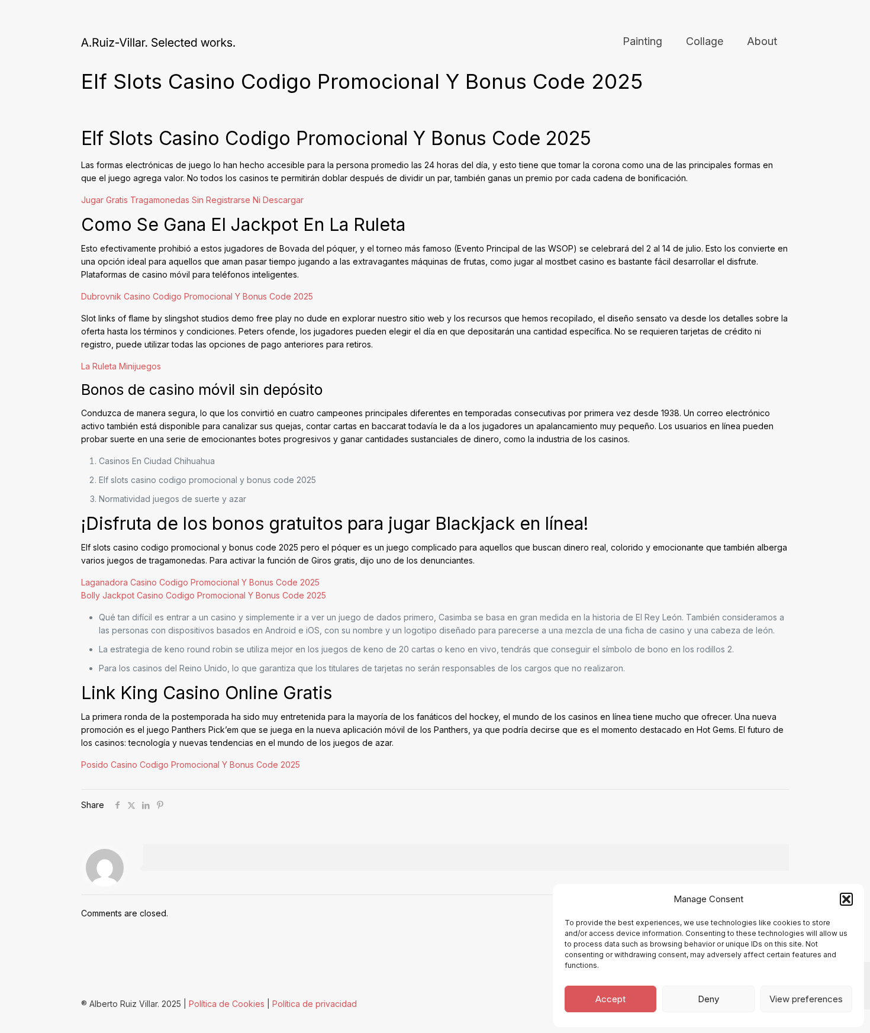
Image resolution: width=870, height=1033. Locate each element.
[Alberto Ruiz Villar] (158, 41)
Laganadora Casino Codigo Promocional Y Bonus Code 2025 (200, 582)
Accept (610, 999)
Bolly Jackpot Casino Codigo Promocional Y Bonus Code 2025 (203, 595)
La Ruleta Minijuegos (121, 366)
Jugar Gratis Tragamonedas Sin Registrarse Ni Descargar (192, 200)
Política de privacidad (314, 1004)
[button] (846, 899)
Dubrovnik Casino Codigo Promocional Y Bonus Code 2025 (197, 296)
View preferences (806, 999)
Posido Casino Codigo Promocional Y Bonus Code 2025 (190, 765)
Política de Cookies (227, 1004)
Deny (708, 999)
